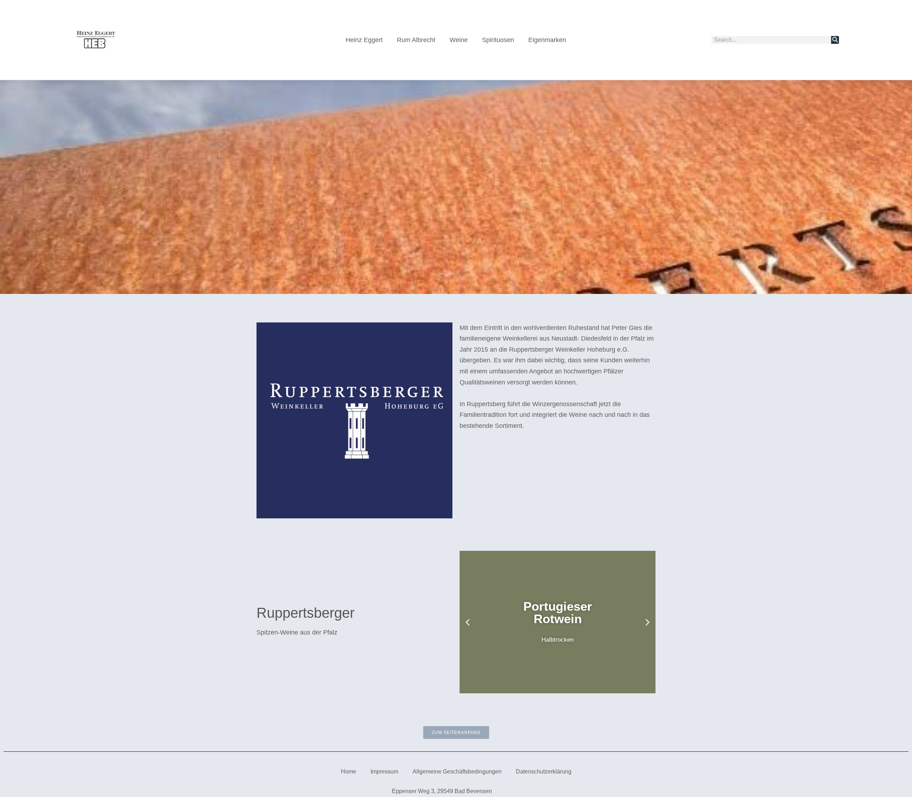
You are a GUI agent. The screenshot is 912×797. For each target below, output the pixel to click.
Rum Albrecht (416, 39)
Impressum (384, 771)
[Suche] (835, 40)
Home (348, 771)
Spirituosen (498, 39)
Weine (459, 39)
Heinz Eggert (364, 39)
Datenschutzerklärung (543, 771)
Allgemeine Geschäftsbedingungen (457, 771)
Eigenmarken (547, 39)
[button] (467, 621)
